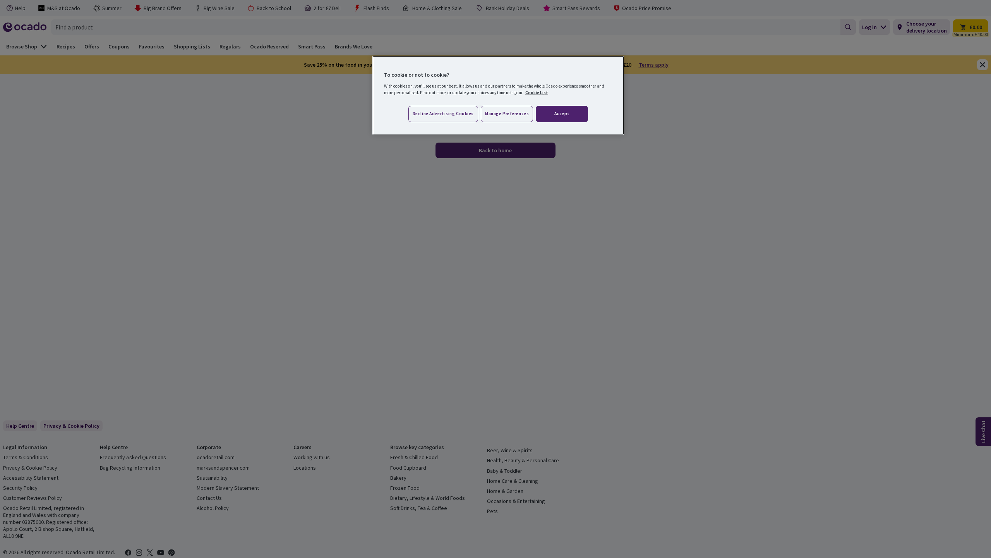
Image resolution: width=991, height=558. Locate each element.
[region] (498, 95)
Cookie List (536, 92)
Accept (562, 113)
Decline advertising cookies (443, 113)
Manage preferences (507, 113)
